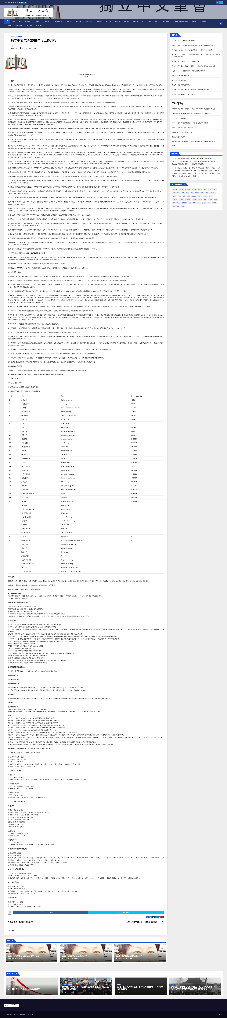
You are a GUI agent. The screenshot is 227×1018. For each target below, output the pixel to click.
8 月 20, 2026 (176, 992)
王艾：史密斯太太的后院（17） (76, 955)
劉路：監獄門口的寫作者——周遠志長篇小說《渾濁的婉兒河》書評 (193, 141)
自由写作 (126, 21)
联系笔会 (28, 21)
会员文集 (9, 26)
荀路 (194, 203)
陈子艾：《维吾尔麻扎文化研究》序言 (184, 127)
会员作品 (89, 21)
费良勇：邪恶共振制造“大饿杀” (182, 85)
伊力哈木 (187, 189)
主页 (20, 21)
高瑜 (183, 206)
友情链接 (203, 21)
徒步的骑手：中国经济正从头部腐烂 (183, 40)
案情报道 (64, 984)
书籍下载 (194, 21)
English (39, 26)
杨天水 (194, 196)
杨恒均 (199, 196)
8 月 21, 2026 (67, 992)
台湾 (187, 192)
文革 (184, 196)
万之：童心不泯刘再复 (179, 118)
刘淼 (174, 192)
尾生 (202, 192)
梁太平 (211, 196)
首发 (150, 21)
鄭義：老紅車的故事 (178, 137)
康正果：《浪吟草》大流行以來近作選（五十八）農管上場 (190, 89)
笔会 (178, 203)
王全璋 (210, 199)
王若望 (216, 199)
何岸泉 (194, 189)
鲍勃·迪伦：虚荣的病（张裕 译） (21, 922)
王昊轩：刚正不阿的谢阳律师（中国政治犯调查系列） (189, 71)
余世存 (200, 189)
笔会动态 (47, 21)
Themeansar (30, 1014)
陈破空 (214, 203)
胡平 (190, 203)
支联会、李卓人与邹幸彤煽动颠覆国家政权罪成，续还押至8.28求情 (193, 45)
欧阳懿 (181, 199)
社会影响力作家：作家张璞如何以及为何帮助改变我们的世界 (191, 113)
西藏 (199, 203)
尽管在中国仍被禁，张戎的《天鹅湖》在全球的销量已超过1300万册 (193, 66)
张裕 (179, 196)
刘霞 (183, 192)
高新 (178, 206)
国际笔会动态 (59, 21)
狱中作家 (79, 21)
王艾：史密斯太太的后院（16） (130, 955)
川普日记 (212, 192)
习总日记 (175, 189)
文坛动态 (69, 21)
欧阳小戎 (175, 199)
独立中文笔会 (34, 48)
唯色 (192, 192)
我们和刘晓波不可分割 (181, 21)
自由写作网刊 (19, 26)
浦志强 (200, 199)
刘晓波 (215, 189)
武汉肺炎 (187, 199)
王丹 (205, 199)
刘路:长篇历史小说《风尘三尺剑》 (183, 132)
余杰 (205, 189)
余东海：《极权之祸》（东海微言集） (184, 94)
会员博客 (29, 26)
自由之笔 (135, 21)
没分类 (9, 986)
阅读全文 (196, 176)
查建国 (205, 196)
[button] (217, 23)
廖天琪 (174, 196)
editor (15, 46)
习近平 (181, 189)
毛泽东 (194, 199)
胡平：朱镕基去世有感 (179, 80)
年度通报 (13, 36)
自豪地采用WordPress (10, 1014)
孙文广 (197, 192)
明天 (143, 21)
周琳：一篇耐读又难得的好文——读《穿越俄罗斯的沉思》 (190, 123)
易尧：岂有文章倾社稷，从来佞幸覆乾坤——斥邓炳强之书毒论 (192, 50)
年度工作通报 (25, 48)
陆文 (209, 203)
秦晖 (174, 203)
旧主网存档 (166, 21)
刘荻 (178, 192)
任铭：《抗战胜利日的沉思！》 (182, 75)
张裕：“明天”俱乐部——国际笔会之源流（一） (144, 922)
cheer (21, 959)
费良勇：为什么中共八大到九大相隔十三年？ (186, 61)
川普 (206, 192)
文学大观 (117, 21)
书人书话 (108, 21)
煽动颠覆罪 (70, 984)
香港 (174, 206)
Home (220, 1014)
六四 (209, 189)
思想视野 (99, 21)
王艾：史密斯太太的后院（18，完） (24, 955)
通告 (17, 36)
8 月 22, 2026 (13, 992)
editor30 (23, 992)
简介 (13, 21)
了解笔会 (37, 21)
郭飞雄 (204, 203)
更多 (173, 145)
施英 (188, 196)
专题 (156, 21)
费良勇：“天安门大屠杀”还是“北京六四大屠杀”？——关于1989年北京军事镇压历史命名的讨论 (195, 987)
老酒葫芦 (184, 203)
